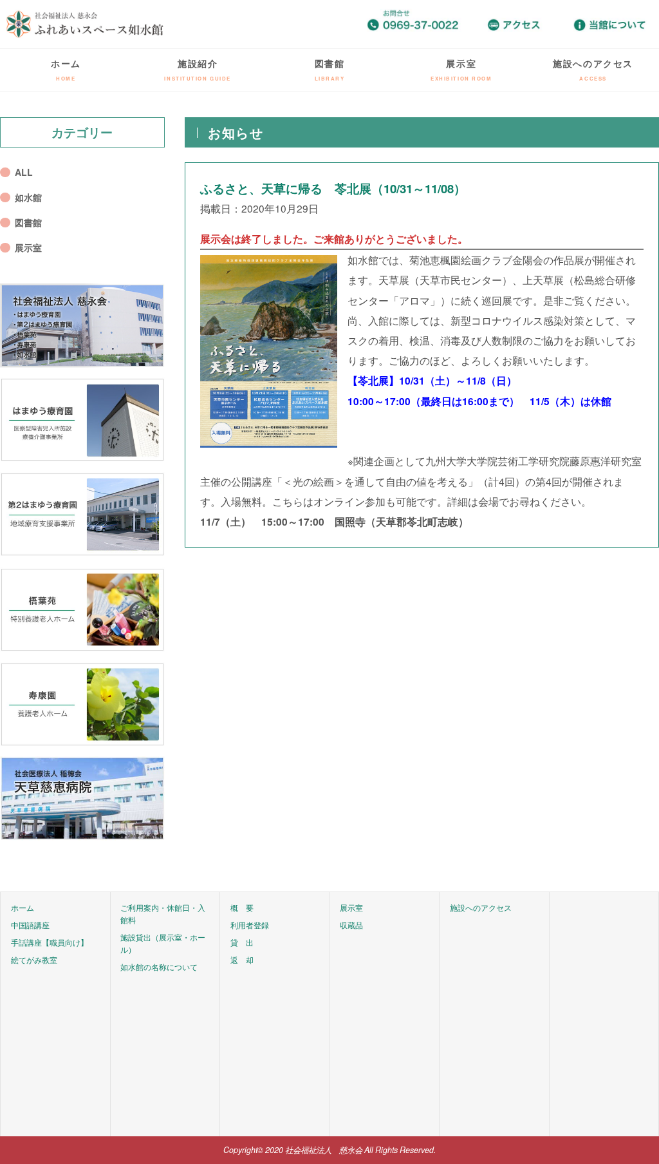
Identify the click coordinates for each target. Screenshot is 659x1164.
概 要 (242, 907)
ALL (24, 172)
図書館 (330, 69)
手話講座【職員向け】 (49, 942)
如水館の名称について (159, 967)
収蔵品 (351, 925)
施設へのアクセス (593, 69)
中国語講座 (30, 925)
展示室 (461, 69)
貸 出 (242, 942)
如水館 (28, 197)
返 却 (242, 960)
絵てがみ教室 (34, 960)
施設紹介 (197, 69)
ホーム (66, 69)
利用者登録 (249, 925)
